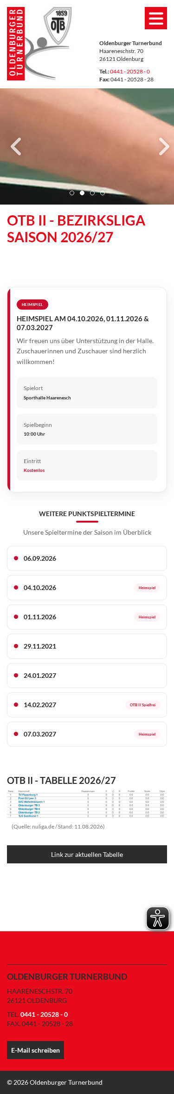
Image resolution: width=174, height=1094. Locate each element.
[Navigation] (156, 18)
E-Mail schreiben (35, 1050)
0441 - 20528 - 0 (130, 71)
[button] (72, 193)
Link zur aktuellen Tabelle (87, 854)
